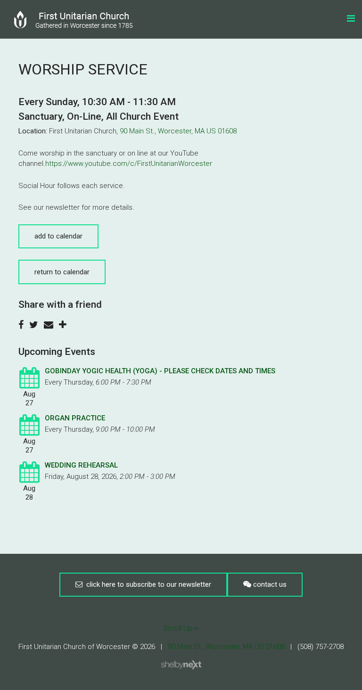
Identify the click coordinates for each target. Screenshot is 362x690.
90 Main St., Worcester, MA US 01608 (178, 131)
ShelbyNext (181, 665)
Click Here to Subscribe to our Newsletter (146, 584)
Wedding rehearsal (81, 465)
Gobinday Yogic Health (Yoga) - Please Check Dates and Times (160, 371)
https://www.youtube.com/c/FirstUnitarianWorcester (128, 163)
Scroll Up (178, 628)
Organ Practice (75, 418)
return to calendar (62, 272)
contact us (269, 584)
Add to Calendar (58, 236)
